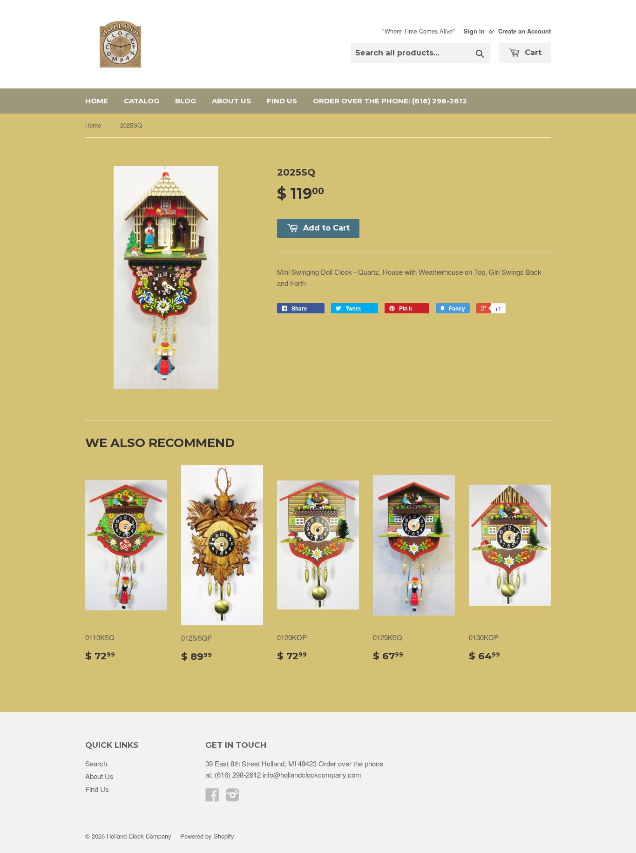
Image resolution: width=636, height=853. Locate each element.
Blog (185, 100)
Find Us (282, 100)
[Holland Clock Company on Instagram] (233, 797)
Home (96, 100)
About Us (231, 100)
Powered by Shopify (207, 836)
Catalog (141, 100)
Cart (531, 52)
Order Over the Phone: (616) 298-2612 (390, 100)
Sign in (474, 31)
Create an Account (524, 31)
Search (96, 763)
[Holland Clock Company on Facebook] (212, 797)
